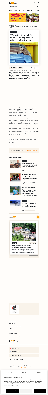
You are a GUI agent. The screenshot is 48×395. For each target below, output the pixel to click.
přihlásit (29, 150)
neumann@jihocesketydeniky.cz (23, 367)
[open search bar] (35, 3)
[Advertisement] (28, 95)
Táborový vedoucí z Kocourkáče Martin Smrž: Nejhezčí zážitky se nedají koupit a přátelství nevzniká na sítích (29, 165)
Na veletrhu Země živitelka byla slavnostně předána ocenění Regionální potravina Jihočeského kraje (29, 178)
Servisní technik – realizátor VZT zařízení (19, 246)
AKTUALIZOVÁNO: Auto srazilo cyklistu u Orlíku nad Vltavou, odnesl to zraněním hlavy (29, 205)
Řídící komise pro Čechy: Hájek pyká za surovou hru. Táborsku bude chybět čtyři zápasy (29, 191)
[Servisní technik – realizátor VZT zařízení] (24, 232)
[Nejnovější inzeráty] (38, 217)
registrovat (34, 150)
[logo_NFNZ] (14, 309)
